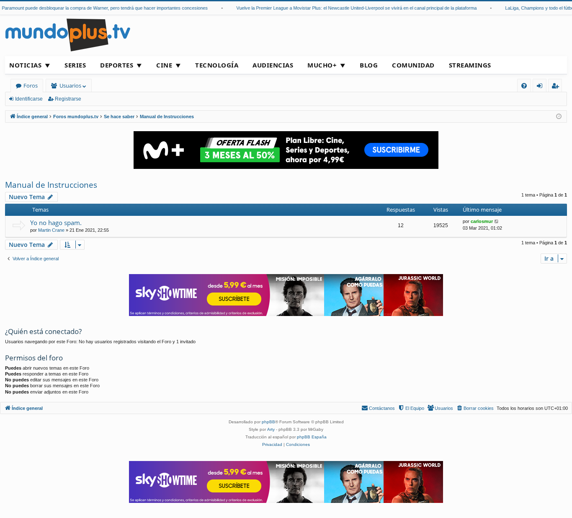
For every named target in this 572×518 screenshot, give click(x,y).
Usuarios (70, 85)
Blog (369, 65)
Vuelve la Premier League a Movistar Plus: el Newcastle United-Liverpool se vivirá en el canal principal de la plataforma (352, 7)
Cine (164, 65)
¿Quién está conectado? (43, 331)
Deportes (116, 65)
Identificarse (29, 99)
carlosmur (482, 221)
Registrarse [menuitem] (557, 87)
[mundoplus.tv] (68, 34)
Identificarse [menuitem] (541, 87)
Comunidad (413, 65)
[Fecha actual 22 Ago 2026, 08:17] (559, 117)
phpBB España (312, 437)
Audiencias (273, 65)
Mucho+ (322, 65)
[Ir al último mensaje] (497, 221)
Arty (271, 429)
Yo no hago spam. (56, 222)
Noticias (25, 65)
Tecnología (216, 65)
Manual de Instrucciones (51, 184)
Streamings (470, 65)
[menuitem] (524, 85)
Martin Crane (51, 230)
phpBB (268, 422)
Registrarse (68, 99)
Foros (30, 85)
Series (75, 65)
